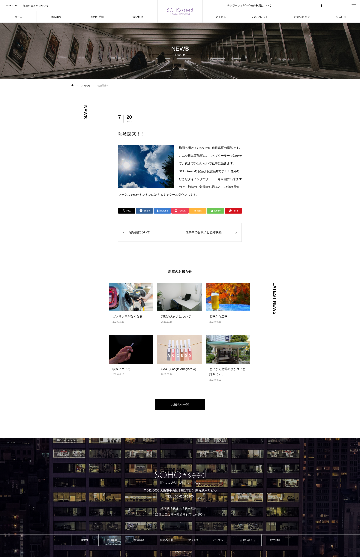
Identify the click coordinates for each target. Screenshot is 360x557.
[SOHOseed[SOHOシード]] (180, 11)
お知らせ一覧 (180, 404)
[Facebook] (321, 5)
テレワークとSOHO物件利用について (249, 5)
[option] (79, 5)
